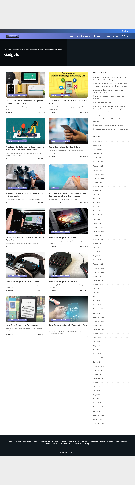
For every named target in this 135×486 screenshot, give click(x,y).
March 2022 (97, 260)
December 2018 (98, 415)
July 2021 (96, 288)
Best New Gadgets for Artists (62, 237)
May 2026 (96, 141)
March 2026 (97, 145)
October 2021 (97, 276)
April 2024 (96, 203)
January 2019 (97, 411)
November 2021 (98, 272)
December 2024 (98, 174)
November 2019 (98, 370)
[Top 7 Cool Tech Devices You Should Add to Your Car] (25, 221)
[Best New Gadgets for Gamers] (68, 265)
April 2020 (96, 350)
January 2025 (97, 170)
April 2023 (96, 219)
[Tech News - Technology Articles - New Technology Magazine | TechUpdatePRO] (12, 36)
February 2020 (98, 358)
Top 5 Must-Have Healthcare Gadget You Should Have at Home (24, 102)
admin (10, 112)
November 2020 (98, 321)
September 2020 (98, 329)
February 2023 (98, 227)
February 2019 (98, 407)
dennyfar (53, 246)
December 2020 (98, 317)
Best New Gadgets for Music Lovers (22, 281)
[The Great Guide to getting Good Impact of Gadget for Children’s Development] (25, 131)
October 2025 (97, 158)
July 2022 (96, 248)
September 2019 (98, 378)
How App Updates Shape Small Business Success (110, 115)
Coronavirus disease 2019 (103, 102)
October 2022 (97, 235)
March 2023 (97, 223)
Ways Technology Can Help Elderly (64, 147)
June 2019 (96, 390)
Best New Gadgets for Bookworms (22, 325)
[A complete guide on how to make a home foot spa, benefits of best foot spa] (68, 177)
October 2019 (97, 374)
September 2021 (98, 280)
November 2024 (98, 178)
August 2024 (97, 190)
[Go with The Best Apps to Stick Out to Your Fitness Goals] (25, 177)
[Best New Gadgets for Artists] (68, 221)
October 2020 (97, 325)
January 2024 (97, 211)
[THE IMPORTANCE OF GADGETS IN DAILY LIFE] (68, 85)
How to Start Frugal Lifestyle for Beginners (109, 125)
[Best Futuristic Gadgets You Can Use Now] (68, 309)
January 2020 (97, 362)
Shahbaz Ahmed (56, 202)
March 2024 (97, 207)
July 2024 (96, 194)
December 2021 (98, 268)
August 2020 (97, 333)
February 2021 (98, 309)
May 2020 (96, 346)
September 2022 (98, 239)
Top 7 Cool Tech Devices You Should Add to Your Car (25, 239)
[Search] (127, 36)
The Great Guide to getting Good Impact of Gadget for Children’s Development (25, 148)
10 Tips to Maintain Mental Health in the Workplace (111, 129)
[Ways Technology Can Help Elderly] (68, 131)
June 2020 (96, 341)
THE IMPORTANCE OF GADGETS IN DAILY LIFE (68, 102)
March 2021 (97, 305)
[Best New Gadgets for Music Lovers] (25, 265)
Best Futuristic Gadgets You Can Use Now (68, 325)
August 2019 (97, 382)
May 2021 (96, 296)
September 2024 (98, 186)
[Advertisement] (63, 14)
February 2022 (98, 264)
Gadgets (12, 95)
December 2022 (98, 231)
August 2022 (97, 243)
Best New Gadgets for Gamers (63, 281)
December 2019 (98, 366)
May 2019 (96, 395)
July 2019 (96, 386)
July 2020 (96, 337)
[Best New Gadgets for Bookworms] (25, 309)
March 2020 (97, 354)
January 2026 (97, 150)
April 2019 (96, 399)
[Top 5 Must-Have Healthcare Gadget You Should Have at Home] (25, 85)
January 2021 (97, 313)
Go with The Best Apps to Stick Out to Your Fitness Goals (25, 194)
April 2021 (96, 301)
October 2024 (97, 182)
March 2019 (97, 403)
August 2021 (97, 284)
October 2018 (97, 419)
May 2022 (96, 256)
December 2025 (98, 154)
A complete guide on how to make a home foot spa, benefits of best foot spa (67, 194)
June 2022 (96, 252)
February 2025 (98, 166)
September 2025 (98, 162)
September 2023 (98, 215)
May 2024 (96, 198)
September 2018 (98, 423)
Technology (21, 95)
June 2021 (96, 292)
